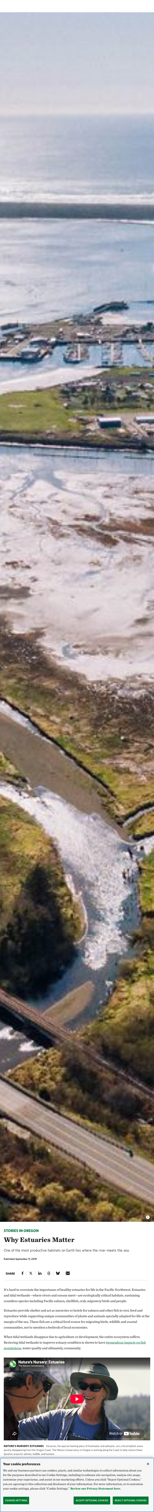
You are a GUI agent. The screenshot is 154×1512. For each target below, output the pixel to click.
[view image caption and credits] (148, 1216)
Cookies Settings (16, 1500)
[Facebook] (22, 1274)
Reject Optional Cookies (130, 1500)
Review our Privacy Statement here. (95, 1488)
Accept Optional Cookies (92, 1500)
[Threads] (48, 1274)
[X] (30, 1274)
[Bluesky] (58, 1274)
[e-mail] (68, 1274)
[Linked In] (40, 1274)
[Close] (148, 1464)
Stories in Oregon (21, 1230)
